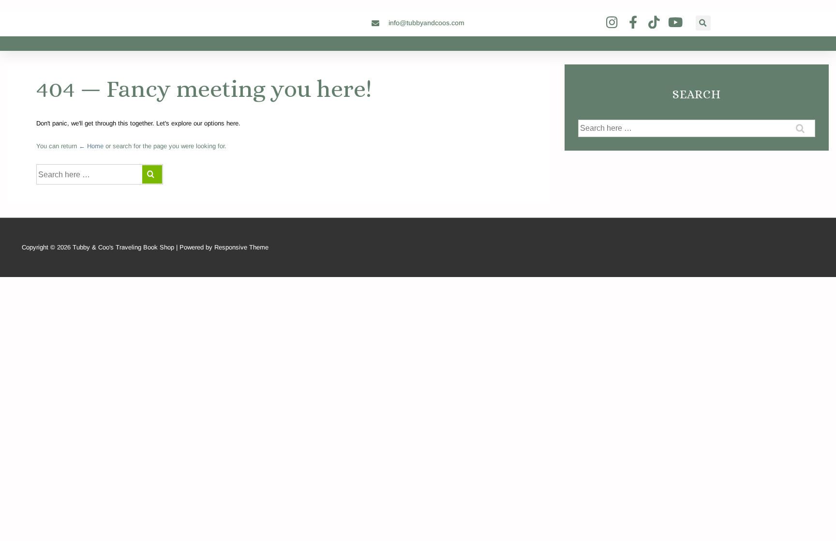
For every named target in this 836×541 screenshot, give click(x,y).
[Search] (152, 174)
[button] (703, 23)
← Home (91, 146)
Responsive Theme (241, 247)
